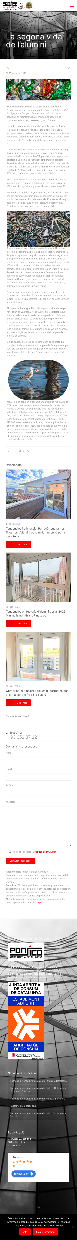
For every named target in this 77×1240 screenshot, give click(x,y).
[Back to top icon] (38, 1207)
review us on (21, 1173)
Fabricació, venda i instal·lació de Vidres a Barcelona (37, 1098)
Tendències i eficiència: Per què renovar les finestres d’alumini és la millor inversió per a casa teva (35, 532)
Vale (25, 1231)
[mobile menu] (72, 5)
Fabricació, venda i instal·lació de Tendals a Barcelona (38, 1081)
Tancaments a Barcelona (23, 1106)
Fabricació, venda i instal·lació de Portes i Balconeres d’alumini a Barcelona (38, 1090)
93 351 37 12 (24, 737)
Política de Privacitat (45, 851)
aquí (39, 902)
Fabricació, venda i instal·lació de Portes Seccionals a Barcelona (38, 1115)
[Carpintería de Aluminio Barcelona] (14, 5)
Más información (45, 1231)
